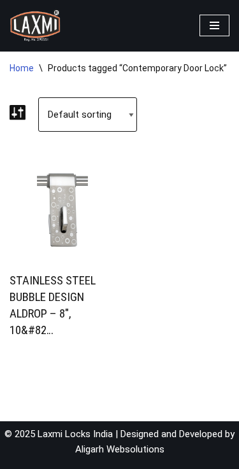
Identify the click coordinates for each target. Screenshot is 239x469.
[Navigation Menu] (214, 25)
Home (22, 68)
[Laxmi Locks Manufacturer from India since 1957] (35, 26)
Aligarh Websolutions (119, 449)
